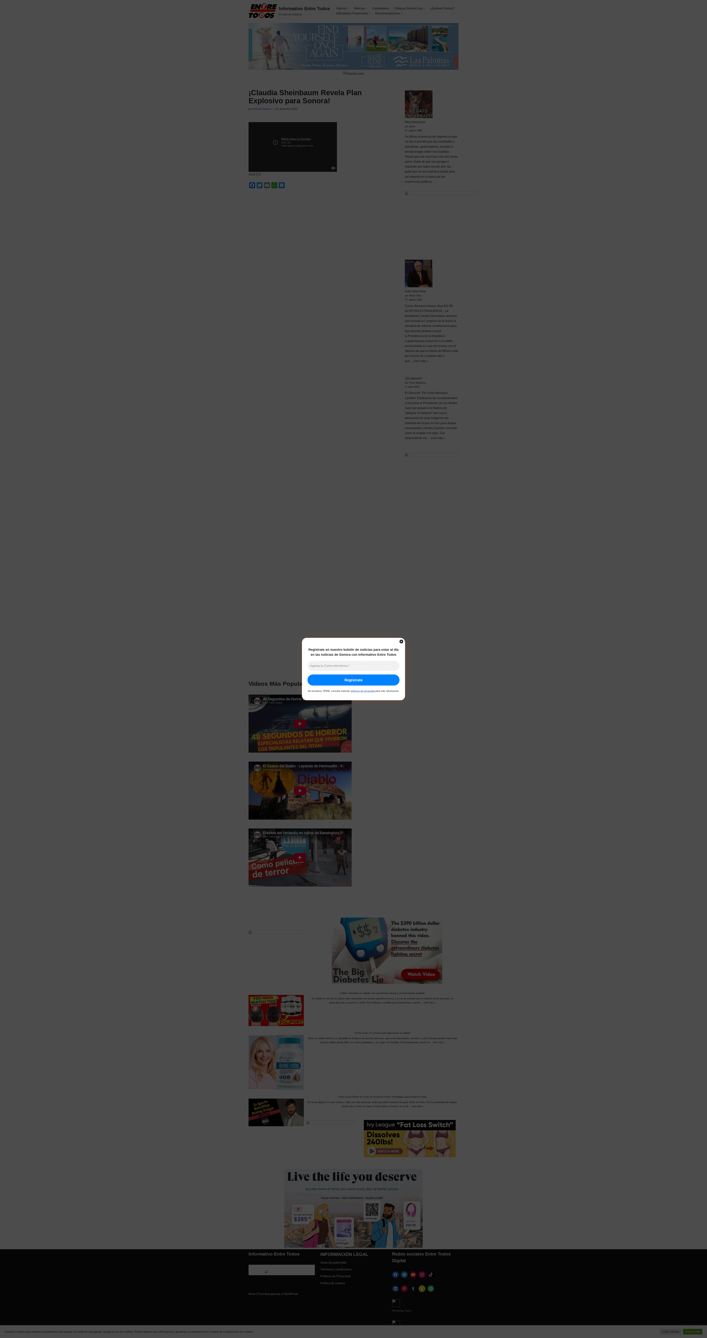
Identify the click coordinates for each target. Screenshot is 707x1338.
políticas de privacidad (363, 691)
